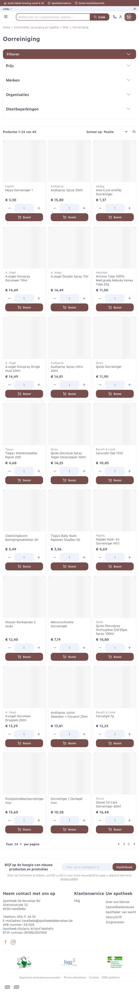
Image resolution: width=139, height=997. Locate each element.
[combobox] (53, 17)
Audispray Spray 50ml (67, 190)
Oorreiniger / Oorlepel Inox (67, 800)
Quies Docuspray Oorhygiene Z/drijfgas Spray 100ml (111, 629)
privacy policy (69, 879)
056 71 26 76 (26, 916)
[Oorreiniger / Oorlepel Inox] (70, 774)
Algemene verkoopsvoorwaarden (40, 977)
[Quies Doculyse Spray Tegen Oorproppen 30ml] (70, 424)
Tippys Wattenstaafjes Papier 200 (21, 455)
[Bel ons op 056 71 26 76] (115, 17)
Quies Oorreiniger (109, 366)
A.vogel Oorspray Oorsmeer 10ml (17, 278)
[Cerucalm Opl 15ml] (115, 424)
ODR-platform (111, 977)
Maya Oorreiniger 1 (19, 190)
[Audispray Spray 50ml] (70, 161)
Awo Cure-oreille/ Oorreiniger (108, 192)
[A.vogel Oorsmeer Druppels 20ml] (24, 687)
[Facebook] (5, 942)
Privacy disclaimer (75, 977)
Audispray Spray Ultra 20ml (67, 368)
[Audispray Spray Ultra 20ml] (70, 338)
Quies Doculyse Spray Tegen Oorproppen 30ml (68, 455)
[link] (119, 844)
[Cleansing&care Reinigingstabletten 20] (24, 511)
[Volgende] (133, 844)
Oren (66, 27)
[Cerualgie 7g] (115, 687)
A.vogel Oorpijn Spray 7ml (69, 276)
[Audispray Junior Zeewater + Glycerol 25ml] (70, 687)
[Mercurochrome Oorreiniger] (70, 597)
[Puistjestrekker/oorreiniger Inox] (24, 774)
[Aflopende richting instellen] (134, 131)
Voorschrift (114, 917)
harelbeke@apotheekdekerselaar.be (47, 920)
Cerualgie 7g (105, 716)
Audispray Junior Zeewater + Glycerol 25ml (69, 714)
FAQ (77, 901)
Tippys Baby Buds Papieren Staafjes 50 (65, 537)
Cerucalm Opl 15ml (109, 453)
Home (6, 27)
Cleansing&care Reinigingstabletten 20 (21, 537)
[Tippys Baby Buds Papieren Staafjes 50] (70, 511)
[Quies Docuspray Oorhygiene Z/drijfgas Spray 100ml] (115, 597)
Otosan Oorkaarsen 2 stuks (20, 624)
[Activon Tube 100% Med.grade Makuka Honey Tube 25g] (115, 248)
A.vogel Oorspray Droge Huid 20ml (22, 368)
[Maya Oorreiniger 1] (24, 161)
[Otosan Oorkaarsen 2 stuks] (24, 597)
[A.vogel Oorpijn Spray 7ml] (70, 248)
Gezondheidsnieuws (120, 907)
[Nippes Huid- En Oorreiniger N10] (115, 511)
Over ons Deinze (117, 902)
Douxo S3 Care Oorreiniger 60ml (108, 804)
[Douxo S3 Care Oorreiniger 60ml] (115, 774)
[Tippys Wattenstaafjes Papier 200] (24, 424)
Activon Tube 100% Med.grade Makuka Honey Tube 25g (114, 280)
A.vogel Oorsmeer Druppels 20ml (18, 718)
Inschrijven (124, 867)
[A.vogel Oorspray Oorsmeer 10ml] (24, 248)
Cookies (94, 977)
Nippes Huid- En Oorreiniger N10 (107, 541)
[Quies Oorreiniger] (115, 338)
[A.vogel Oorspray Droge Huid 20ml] (24, 338)
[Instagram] (13, 942)
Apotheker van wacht (121, 912)
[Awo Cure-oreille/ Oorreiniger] (115, 161)
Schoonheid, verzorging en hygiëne (36, 27)
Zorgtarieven (115, 922)
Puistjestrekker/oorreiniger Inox (24, 800)
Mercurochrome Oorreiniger (62, 624)
